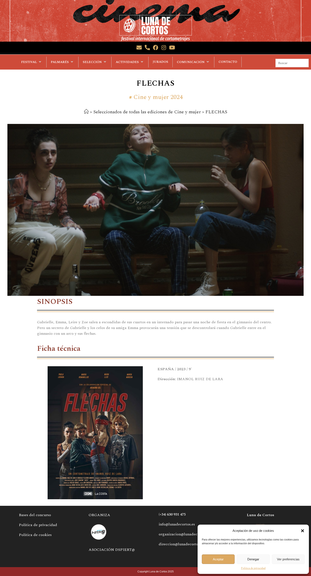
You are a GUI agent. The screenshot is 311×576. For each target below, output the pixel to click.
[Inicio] (86, 112)
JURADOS (160, 61)
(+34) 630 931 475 (172, 514)
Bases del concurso (35, 515)
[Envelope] (139, 47)
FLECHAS (216, 111)
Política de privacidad (253, 568)
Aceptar (218, 559)
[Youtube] (172, 47)
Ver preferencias (288, 559)
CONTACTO (228, 61)
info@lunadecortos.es (177, 524)
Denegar (253, 559)
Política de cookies (35, 535)
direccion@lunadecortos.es (181, 544)
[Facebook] (155, 47)
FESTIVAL (29, 62)
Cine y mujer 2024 (158, 97)
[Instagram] (164, 47)
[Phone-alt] (147, 47)
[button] (302, 531)
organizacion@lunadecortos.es (184, 534)
